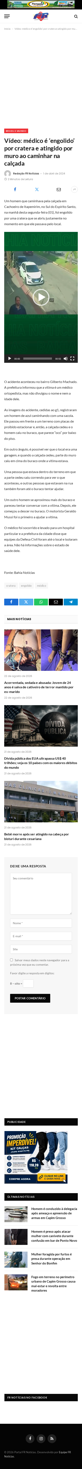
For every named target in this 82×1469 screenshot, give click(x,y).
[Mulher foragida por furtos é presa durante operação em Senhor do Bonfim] (16, 1260)
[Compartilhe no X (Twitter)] (37, 189)
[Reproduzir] (10, 358)
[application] (41, 297)
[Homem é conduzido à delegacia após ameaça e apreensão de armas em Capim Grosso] (16, 1214)
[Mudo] (65, 358)
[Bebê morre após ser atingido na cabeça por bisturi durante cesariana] (41, 801)
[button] (41, 297)
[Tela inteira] (72, 358)
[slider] (37, 359)
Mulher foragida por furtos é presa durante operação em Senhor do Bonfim (51, 1258)
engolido (26, 585)
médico (41, 585)
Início (7, 28)
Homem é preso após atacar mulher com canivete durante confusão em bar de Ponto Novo (54, 1236)
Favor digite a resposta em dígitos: (32, 973)
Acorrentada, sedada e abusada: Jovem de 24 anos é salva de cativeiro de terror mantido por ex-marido (39, 687)
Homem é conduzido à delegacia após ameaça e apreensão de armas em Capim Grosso (54, 1213)
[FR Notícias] (41, 16)
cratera (11, 585)
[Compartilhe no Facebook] (15, 189)
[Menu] (7, 16)
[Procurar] (75, 16)
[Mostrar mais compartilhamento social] (74, 189)
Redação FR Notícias (26, 173)
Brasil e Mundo (16, 131)
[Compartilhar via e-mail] (58, 189)
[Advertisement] (41, 79)
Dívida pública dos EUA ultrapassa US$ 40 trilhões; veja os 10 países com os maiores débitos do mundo (40, 763)
